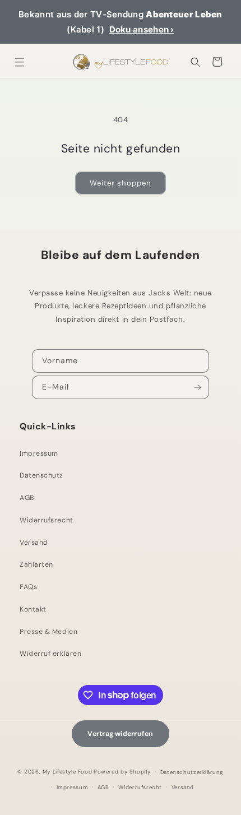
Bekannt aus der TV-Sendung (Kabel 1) (120, 22)
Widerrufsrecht (46, 520)
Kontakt (33, 609)
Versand (34, 542)
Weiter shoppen (120, 183)
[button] (20, 62)
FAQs (28, 586)
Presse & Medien (48, 631)
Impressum (39, 453)
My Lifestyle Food (67, 771)
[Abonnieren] (198, 387)
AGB (27, 497)
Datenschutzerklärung (192, 772)
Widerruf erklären (50, 653)
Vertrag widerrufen (120, 733)
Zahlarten (36, 564)
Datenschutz (41, 475)
